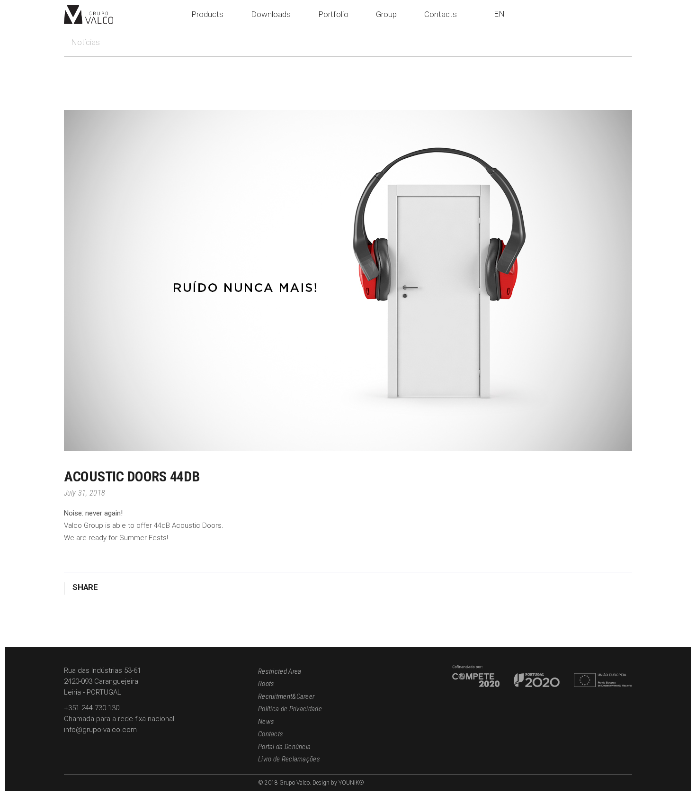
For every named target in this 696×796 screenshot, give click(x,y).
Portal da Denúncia (284, 746)
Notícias (85, 42)
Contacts (270, 734)
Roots (266, 683)
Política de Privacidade (290, 709)
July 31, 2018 (84, 493)
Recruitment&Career (286, 696)
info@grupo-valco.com (100, 729)
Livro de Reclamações (289, 759)
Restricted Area (280, 671)
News (266, 721)
